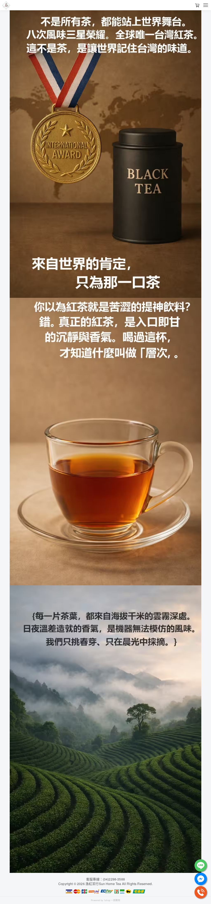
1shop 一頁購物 (112, 900)
